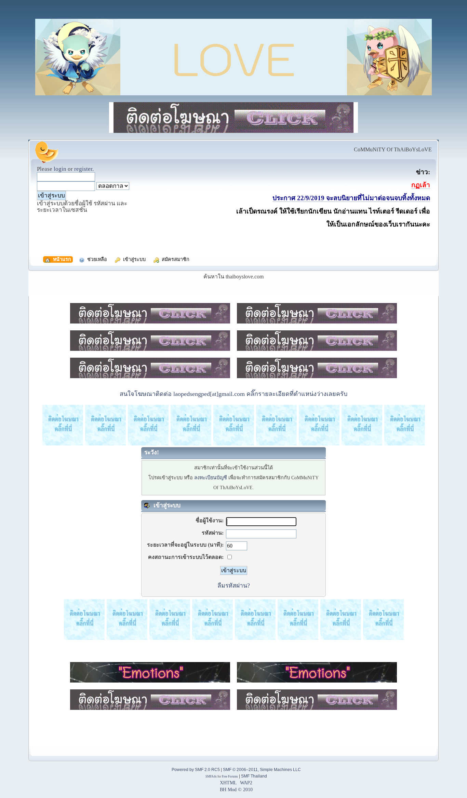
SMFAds (211, 776)
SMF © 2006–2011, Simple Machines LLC (262, 770)
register (83, 169)
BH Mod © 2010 (236, 789)
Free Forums (230, 776)
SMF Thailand (254, 776)
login (60, 169)
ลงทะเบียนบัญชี (210, 477)
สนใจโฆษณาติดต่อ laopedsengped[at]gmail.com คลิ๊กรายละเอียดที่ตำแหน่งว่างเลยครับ (233, 393)
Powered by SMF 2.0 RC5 (196, 770)
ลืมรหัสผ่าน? (233, 585)
